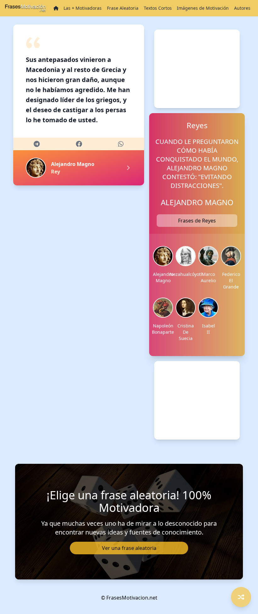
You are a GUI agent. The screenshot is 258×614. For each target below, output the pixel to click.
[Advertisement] (197, 69)
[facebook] (79, 144)
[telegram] (37, 144)
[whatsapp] (121, 144)
